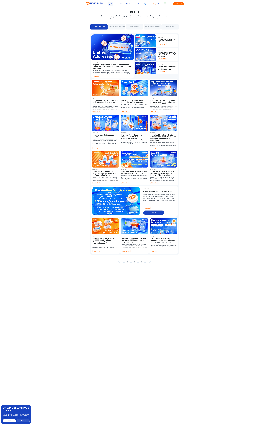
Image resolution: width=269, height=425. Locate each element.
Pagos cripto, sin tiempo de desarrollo (103, 136)
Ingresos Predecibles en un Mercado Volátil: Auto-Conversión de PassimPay (132, 137)
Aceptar (9, 420)
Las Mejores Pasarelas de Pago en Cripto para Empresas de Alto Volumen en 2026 (167, 68)
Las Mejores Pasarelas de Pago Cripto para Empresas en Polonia (167, 41)
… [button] (134, 261)
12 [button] (141, 261)
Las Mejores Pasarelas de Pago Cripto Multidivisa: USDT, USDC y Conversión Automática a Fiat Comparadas (167, 54)
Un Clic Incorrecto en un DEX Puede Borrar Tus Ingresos (132, 101)
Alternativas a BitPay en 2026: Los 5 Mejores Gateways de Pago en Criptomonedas (162, 173)
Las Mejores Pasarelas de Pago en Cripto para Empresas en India (104, 102)
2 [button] (127, 261)
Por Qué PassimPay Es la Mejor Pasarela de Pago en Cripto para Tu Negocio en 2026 (163, 102)
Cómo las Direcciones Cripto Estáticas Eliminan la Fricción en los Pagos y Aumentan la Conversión (163, 137)
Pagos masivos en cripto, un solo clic (157, 191)
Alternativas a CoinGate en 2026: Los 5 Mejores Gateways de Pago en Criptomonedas (104, 173)
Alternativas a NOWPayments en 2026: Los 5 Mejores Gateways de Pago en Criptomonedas (104, 241)
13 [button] (145, 261)
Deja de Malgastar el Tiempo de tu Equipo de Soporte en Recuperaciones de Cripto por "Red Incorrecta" (112, 66)
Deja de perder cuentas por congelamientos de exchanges (163, 239)
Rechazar (23, 420)
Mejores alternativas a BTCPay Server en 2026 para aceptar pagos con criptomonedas (134, 240)
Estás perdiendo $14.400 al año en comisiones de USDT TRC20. (134, 172)
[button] (119, 261)
